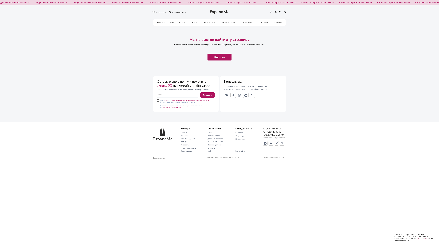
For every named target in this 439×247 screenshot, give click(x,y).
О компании (263, 22)
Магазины (159, 12)
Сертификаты (246, 22)
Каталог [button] (182, 22)
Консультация (178, 12)
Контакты (278, 22)
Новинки (161, 22)
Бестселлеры (209, 22)
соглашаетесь (423, 238)
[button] (271, 12)
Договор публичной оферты (273, 158)
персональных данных (184, 106)
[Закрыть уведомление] (435, 233)
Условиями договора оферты (171, 107)
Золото (195, 22)
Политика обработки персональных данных (223, 158)
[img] (162, 134)
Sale (172, 22)
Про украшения (228, 22)
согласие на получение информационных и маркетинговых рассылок (186, 100)
